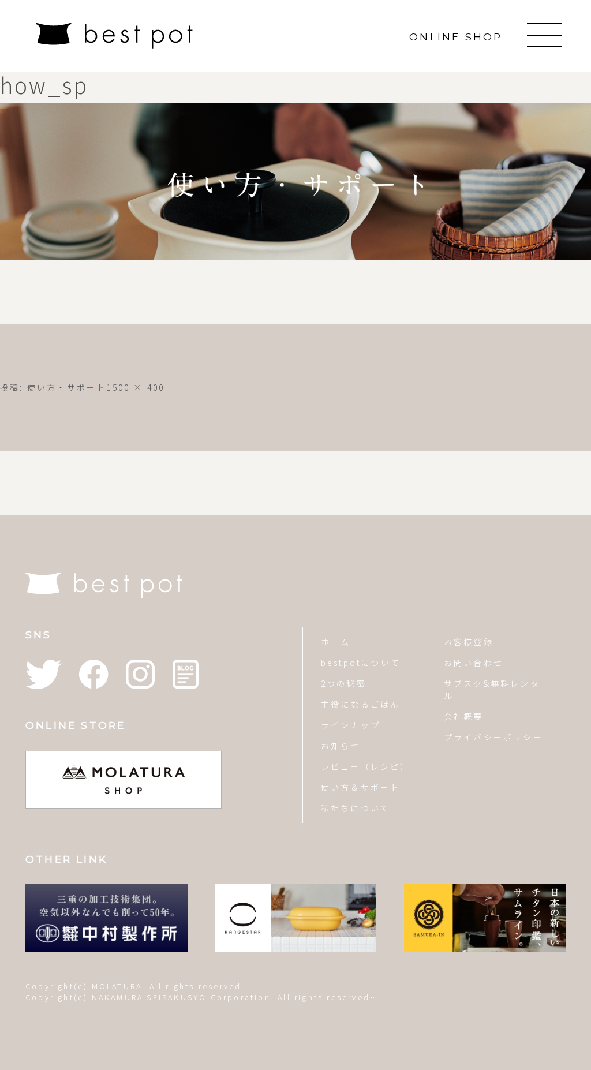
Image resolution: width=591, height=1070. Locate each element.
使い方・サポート (67, 387)
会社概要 (464, 716)
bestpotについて (361, 662)
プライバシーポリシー (493, 737)
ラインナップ (350, 725)
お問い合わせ (473, 662)
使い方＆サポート (361, 787)
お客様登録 (468, 642)
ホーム (336, 642)
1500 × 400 (135, 387)
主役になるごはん (361, 704)
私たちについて (355, 808)
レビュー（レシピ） (365, 766)
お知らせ (341, 745)
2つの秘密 (343, 683)
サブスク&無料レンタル (492, 689)
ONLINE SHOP (455, 37)
